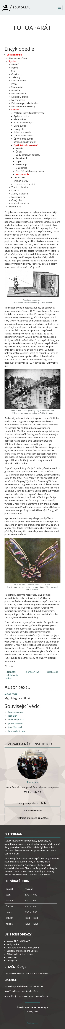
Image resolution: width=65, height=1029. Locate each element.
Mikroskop (21, 164)
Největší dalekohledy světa (30, 170)
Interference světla (24, 122)
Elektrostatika (18, 93)
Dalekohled (21, 167)
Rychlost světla (21, 116)
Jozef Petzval (15, 727)
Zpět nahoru (32, 1023)
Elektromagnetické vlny (23, 106)
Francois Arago (15, 711)
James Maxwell (15, 723)
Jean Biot (12, 715)
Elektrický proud (19, 96)
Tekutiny (15, 77)
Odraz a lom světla (23, 135)
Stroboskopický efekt (25, 141)
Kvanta (15, 190)
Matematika (15, 206)
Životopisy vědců (18, 57)
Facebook (12, 957)
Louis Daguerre (16, 719)
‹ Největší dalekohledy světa (12, 675)
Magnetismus (18, 99)
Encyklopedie (14, 54)
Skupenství (17, 86)
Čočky (19, 151)
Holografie (19, 128)
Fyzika (12, 61)
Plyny (14, 83)
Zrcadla (19, 148)
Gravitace (16, 74)
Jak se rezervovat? (32, 810)
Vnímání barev (21, 180)
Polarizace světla (22, 132)
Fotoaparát (22, 174)
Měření (14, 64)
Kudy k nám (13, 944)
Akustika (15, 90)
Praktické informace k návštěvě (33, 817)
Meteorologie (18, 196)
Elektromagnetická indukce (25, 103)
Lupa (18, 161)
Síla (13, 70)
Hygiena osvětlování (24, 183)
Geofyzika (16, 200)
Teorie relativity (19, 187)
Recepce (32, 782)
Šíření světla (20, 119)
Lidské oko (19, 177)
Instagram (12, 960)
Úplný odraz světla (23, 138)
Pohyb (14, 67)
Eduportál (21, 7)
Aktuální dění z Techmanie (20, 953)
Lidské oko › (53, 671)
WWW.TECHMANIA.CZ (18, 941)
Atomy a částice (19, 193)
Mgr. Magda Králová (17, 698)
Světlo (15, 109)
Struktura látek (18, 80)
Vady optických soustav (28, 154)
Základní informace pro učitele (22, 950)
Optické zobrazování (25, 145)
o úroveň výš (32, 671)
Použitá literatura (20, 203)
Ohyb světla (20, 125)
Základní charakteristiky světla (29, 112)
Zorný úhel (21, 158)
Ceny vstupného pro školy (32, 803)
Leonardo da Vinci (17, 730)
